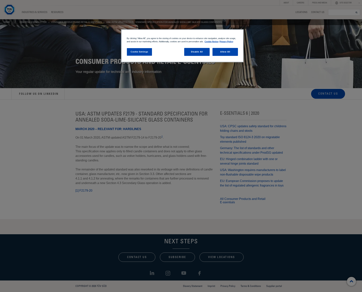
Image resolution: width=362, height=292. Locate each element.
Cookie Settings (139, 52)
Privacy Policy (226, 41)
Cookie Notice (212, 41)
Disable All (197, 52)
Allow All (225, 52)
